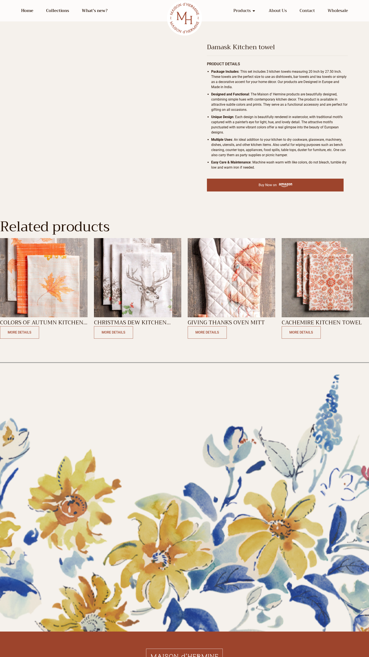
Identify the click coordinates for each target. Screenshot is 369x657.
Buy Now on (268, 185)
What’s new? (94, 11)
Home (27, 11)
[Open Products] (254, 11)
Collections (57, 11)
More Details (19, 332)
